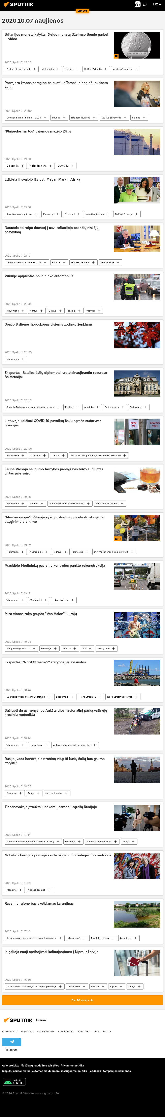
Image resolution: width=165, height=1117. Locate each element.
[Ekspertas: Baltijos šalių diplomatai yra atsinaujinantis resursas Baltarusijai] (137, 383)
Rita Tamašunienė (80, 117)
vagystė (91, 310)
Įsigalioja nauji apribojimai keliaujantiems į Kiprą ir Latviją (51, 952)
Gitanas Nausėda (80, 262)
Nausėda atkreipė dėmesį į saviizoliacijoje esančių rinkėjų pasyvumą (52, 230)
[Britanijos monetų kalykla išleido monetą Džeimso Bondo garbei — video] (137, 45)
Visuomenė (12, 310)
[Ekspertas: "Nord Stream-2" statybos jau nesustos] (137, 673)
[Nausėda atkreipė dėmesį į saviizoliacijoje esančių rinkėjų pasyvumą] (137, 239)
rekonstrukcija (60, 600)
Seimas (136, 117)
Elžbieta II (70, 214)
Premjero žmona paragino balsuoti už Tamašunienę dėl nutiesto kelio (56, 85)
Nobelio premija (36, 889)
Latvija (131, 986)
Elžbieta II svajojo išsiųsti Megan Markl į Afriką (42, 179)
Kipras (113, 986)
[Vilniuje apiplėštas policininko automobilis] (137, 287)
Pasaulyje (48, 214)
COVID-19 (63, 165)
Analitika (89, 407)
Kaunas (34, 503)
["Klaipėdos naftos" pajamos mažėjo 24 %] (137, 142)
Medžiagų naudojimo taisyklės (40, 1065)
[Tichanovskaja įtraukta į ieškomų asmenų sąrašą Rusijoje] (137, 818)
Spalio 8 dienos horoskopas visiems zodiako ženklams (49, 324)
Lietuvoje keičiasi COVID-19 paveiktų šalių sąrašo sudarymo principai (53, 423)
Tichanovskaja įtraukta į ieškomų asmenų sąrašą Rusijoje (51, 807)
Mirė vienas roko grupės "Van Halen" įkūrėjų (41, 614)
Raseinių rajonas (100, 938)
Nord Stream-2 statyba (119, 696)
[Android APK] (14, 1082)
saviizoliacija (107, 262)
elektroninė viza (53, 793)
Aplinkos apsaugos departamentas (72, 745)
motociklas (36, 745)
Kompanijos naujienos (116, 1071)
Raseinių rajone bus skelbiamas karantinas (39, 903)
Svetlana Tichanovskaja (99, 841)
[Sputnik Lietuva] (19, 8)
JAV (84, 648)
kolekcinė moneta (122, 69)
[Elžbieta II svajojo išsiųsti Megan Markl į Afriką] (137, 190)
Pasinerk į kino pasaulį (18, 69)
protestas (78, 551)
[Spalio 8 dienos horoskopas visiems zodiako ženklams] (137, 335)
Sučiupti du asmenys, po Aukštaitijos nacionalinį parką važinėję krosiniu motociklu (56, 712)
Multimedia (48, 69)
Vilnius (33, 310)
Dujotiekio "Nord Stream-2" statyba (25, 696)
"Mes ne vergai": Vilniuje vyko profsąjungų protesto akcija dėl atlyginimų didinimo (55, 519)
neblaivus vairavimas (107, 503)
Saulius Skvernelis (111, 117)
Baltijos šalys (112, 407)
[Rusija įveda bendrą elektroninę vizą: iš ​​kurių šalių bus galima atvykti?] (137, 770)
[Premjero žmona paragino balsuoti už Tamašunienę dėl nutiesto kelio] (137, 94)
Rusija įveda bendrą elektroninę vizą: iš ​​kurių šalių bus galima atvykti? (55, 761)
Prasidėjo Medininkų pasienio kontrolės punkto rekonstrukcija (55, 565)
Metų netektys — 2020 (18, 648)
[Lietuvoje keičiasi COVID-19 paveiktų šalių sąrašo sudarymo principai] (137, 432)
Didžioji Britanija (93, 69)
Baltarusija (135, 407)
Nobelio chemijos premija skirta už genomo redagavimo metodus (58, 855)
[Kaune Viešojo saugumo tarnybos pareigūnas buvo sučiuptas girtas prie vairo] (137, 480)
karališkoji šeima (95, 214)
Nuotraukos (36, 551)
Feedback (95, 1071)
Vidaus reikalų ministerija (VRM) (66, 503)
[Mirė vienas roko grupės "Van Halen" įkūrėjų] (137, 625)
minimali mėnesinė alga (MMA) (111, 551)
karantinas (125, 938)
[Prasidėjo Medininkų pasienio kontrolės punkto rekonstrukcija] (137, 576)
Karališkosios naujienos (19, 214)
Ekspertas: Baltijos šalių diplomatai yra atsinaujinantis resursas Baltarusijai (56, 374)
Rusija (31, 793)
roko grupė (103, 648)
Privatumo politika (72, 1065)
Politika (56, 117)
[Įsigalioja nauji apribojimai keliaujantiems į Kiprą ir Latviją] (137, 963)
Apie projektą (10, 1065)
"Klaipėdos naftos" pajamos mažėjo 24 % (38, 131)
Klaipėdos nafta (38, 165)
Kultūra (69, 69)
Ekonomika (12, 165)
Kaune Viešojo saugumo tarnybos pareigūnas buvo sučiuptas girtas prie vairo (54, 471)
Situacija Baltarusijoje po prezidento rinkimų (30, 407)
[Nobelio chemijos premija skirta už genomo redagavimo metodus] (137, 866)
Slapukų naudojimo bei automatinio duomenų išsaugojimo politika (44, 1071)
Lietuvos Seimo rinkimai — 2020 (23, 117)
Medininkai (36, 600)
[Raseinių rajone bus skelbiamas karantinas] (137, 914)
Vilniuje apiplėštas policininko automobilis (39, 276)
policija (71, 310)
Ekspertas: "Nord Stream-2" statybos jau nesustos (45, 662)
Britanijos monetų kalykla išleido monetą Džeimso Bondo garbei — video (56, 36)
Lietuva (52, 310)
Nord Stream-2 (87, 696)
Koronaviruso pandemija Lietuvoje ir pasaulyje (96, 455)
